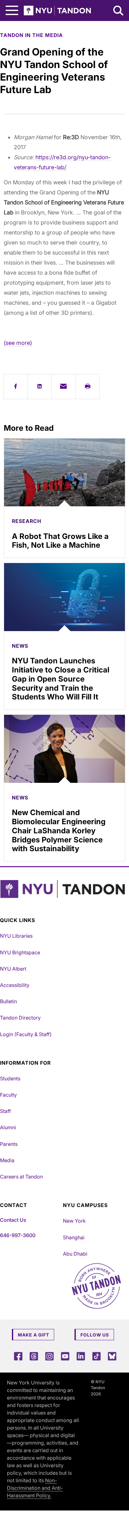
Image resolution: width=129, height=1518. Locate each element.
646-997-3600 (17, 1235)
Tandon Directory (20, 1018)
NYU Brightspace (20, 952)
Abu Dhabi (75, 1254)
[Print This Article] (87, 386)
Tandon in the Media (31, 35)
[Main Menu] (12, 10)
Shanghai (74, 1237)
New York (74, 1221)
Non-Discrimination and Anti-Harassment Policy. (35, 1488)
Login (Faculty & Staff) (26, 1034)
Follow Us (94, 1334)
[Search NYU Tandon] (118, 11)
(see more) (18, 343)
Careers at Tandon (21, 1176)
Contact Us (13, 1220)
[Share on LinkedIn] (40, 386)
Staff (5, 1111)
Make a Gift (33, 1334)
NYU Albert (13, 969)
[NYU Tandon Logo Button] (63, 889)
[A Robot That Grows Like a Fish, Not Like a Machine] (64, 473)
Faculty (8, 1095)
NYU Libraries (16, 936)
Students (10, 1078)
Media (7, 1160)
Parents (9, 1144)
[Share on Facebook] (15, 386)
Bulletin (8, 1001)
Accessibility (14, 985)
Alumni (8, 1127)
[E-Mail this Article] (63, 386)
